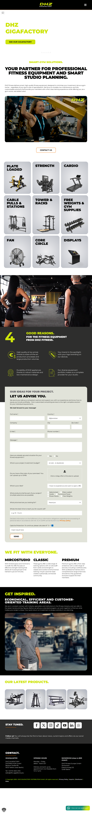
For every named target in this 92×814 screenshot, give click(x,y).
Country (50, 414)
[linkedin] (72, 725)
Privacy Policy (63, 779)
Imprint (71, 779)
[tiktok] (58, 725)
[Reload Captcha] (52, 525)
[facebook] (37, 725)
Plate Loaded (67, 492)
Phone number (53, 431)
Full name (14, 414)
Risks (7, 781)
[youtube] (65, 725)
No (57, 456)
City (48, 423)
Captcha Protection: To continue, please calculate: (28, 525)
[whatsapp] (79, 725)
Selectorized (53, 492)
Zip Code (75, 423)
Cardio (51, 494)
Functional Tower (64, 494)
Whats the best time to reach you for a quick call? (28, 509)
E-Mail (12, 431)
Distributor (78, 779)
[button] (52, 526)
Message (13, 440)
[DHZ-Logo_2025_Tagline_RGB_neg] (46, 3)
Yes (50, 456)
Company (13, 423)
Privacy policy (65, 520)
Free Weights (67, 496)
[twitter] (44, 725)
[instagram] (51, 725)
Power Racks (54, 496)
